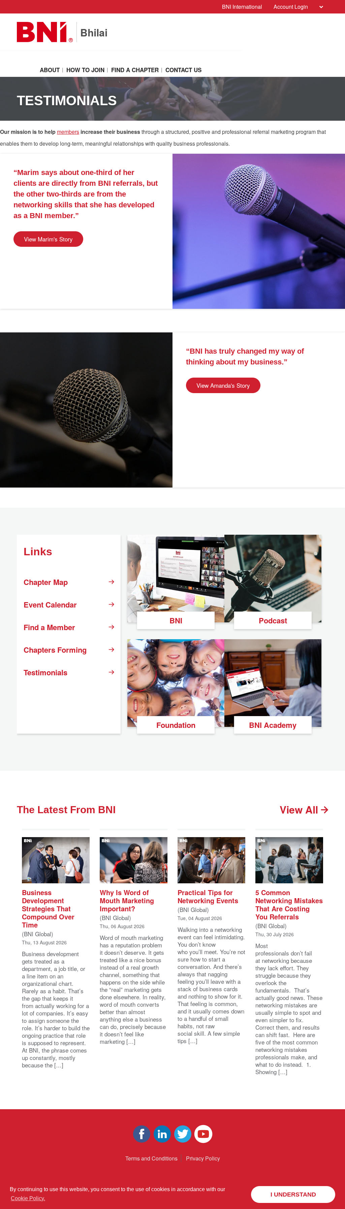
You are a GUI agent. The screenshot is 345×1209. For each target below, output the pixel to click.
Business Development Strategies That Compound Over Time (48, 908)
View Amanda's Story (223, 385)
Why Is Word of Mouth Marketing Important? (127, 900)
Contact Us (183, 70)
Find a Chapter (135, 70)
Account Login (291, 6)
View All (300, 809)
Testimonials (45, 672)
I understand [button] (293, 1194)
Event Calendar (50, 604)
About (50, 70)
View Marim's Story (48, 239)
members (68, 132)
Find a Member (49, 627)
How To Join (85, 70)
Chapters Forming (55, 649)
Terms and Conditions (151, 1158)
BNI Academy (272, 724)
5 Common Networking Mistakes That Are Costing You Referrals (289, 904)
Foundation (175, 724)
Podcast (273, 620)
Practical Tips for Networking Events (208, 896)
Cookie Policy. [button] (28, 1198)
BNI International (242, 6)
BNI (175, 620)
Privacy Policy (203, 1158)
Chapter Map (46, 582)
